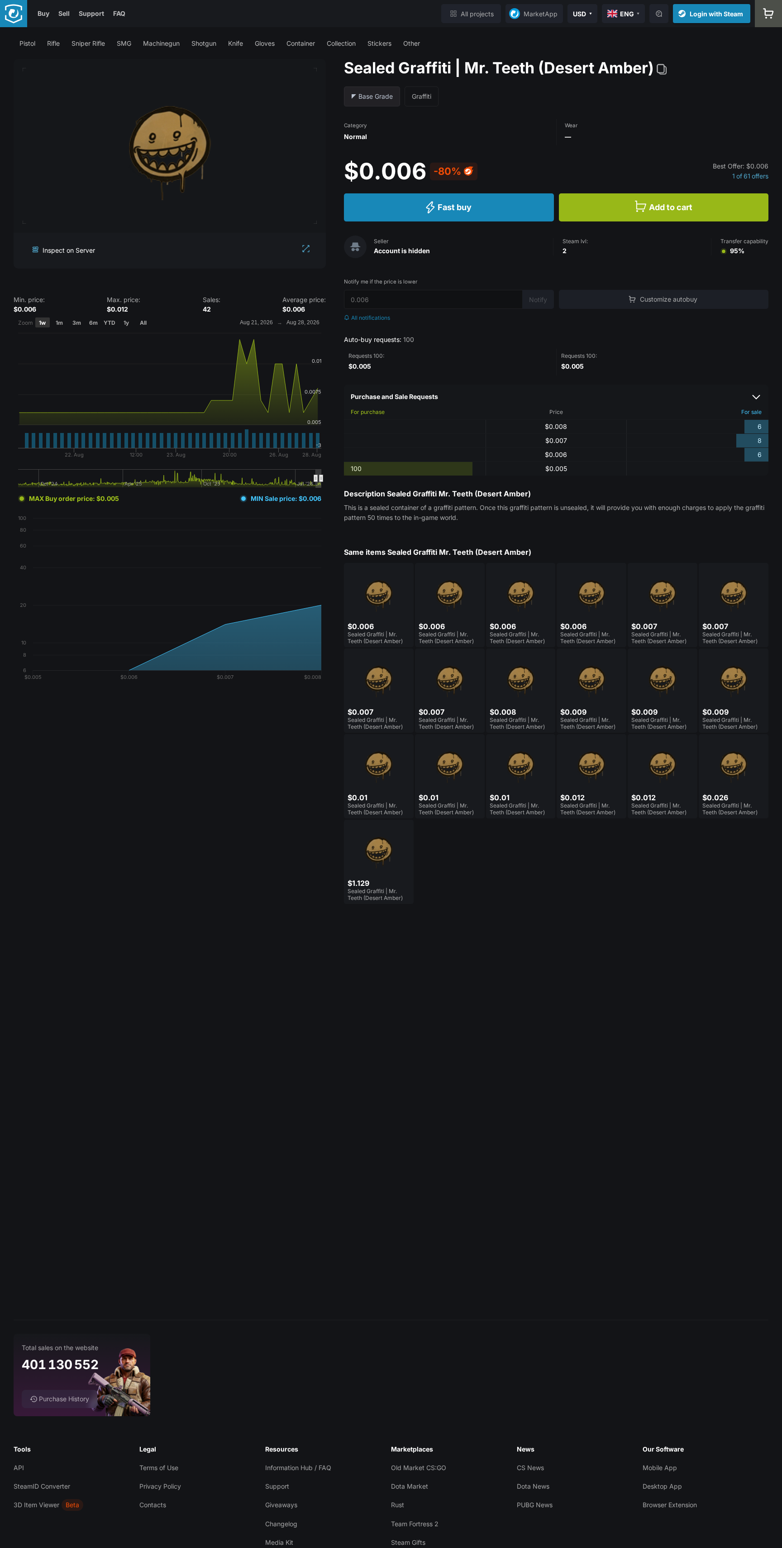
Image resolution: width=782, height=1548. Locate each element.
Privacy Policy (160, 1486)
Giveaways (281, 1505)
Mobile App (660, 1467)
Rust (397, 1505)
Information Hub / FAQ (298, 1467)
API (19, 1467)
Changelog (281, 1524)
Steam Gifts (408, 1542)
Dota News (533, 1486)
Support (91, 13)
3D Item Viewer (36, 1505)
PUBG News (535, 1505)
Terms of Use (158, 1467)
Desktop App (662, 1486)
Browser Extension (670, 1505)
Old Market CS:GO (418, 1467)
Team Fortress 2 (415, 1524)
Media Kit (279, 1542)
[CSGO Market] (13, 13)
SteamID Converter (42, 1486)
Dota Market (409, 1486)
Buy (43, 13)
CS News (530, 1467)
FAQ (119, 13)
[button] (27, 43)
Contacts (152, 1505)
